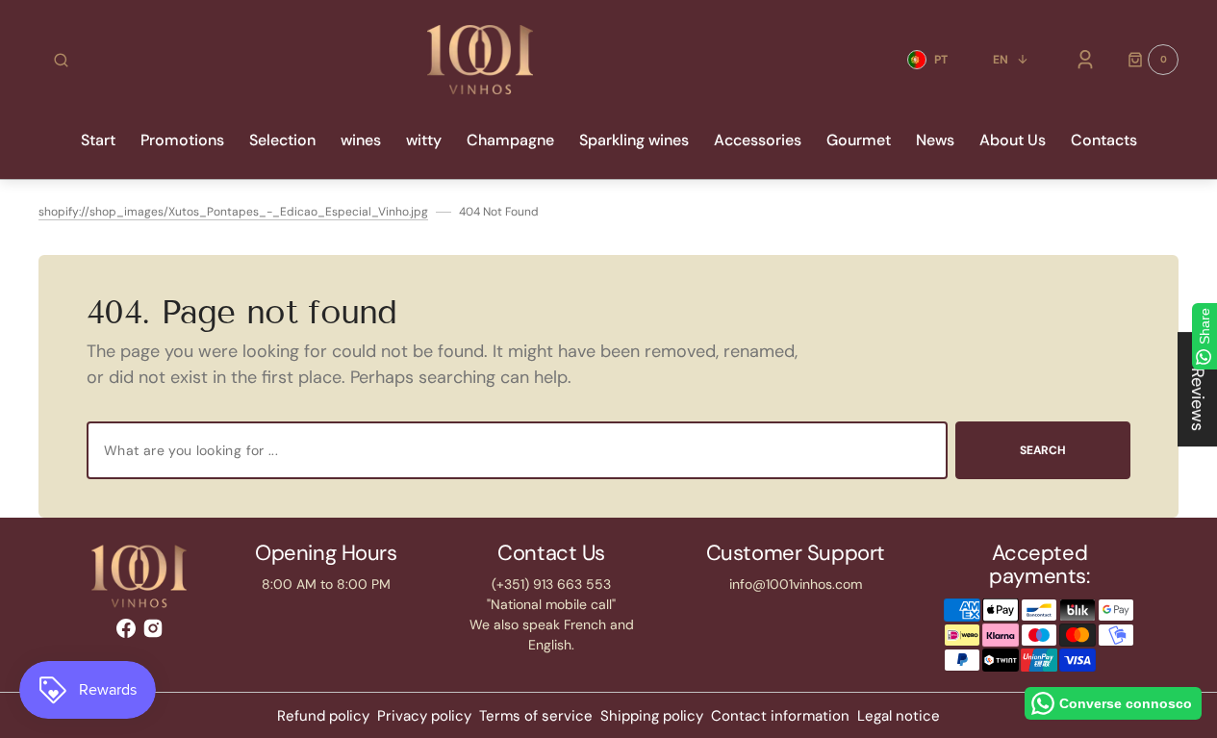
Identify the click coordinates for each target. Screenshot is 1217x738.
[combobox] (517, 450)
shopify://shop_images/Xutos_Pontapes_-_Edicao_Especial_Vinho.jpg (233, 211)
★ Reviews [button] (1197, 389)
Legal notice (898, 715)
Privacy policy (424, 715)
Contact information (780, 715)
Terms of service (536, 715)
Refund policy (323, 715)
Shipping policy (651, 715)
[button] (61, 59)
